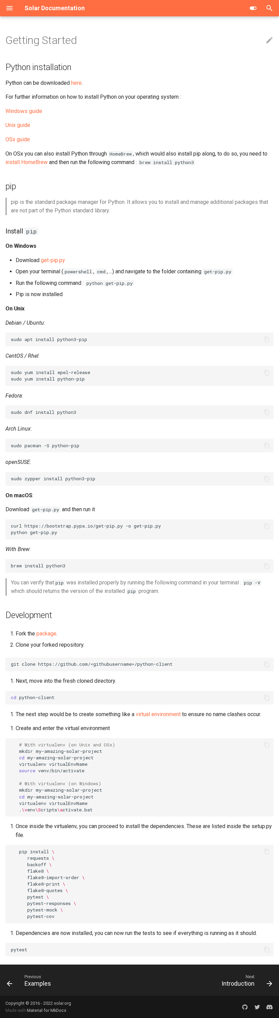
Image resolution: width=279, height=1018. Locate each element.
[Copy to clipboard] (267, 339)
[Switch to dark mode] (253, 8)
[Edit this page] (269, 40)
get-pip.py (53, 260)
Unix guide (17, 125)
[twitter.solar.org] (257, 1006)
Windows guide (23, 111)
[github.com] (245, 1006)
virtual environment (158, 714)
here (76, 83)
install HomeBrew (26, 162)
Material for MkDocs (46, 1010)
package (46, 633)
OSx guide (17, 139)
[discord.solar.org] (269, 1006)
